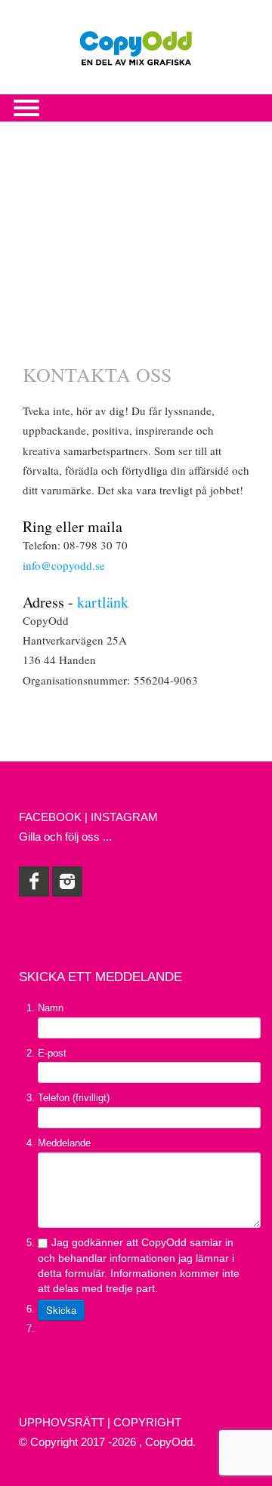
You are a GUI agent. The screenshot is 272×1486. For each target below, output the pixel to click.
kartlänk (102, 602)
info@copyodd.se (64, 565)
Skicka (61, 1310)
